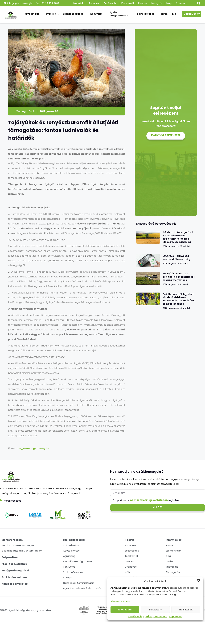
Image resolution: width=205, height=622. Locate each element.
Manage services (120, 601)
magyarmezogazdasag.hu (33, 448)
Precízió (51, 13)
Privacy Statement (156, 616)
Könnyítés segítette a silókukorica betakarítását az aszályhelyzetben (179, 277)
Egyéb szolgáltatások (119, 14)
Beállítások (186, 609)
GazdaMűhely (192, 13)
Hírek (164, 13)
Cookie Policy (136, 616)
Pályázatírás (31, 13)
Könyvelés (96, 13)
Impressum (175, 616)
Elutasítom (155, 609)
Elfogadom (125, 609)
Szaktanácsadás (73, 13)
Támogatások (25, 111)
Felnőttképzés (145, 13)
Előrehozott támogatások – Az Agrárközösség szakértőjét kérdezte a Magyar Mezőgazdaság (178, 237)
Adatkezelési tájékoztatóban (149, 500)
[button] (198, 581)
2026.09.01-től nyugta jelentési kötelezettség (176, 257)
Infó (174, 13)
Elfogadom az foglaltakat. (147, 500)
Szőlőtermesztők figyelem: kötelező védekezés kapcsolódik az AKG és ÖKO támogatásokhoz (179, 299)
